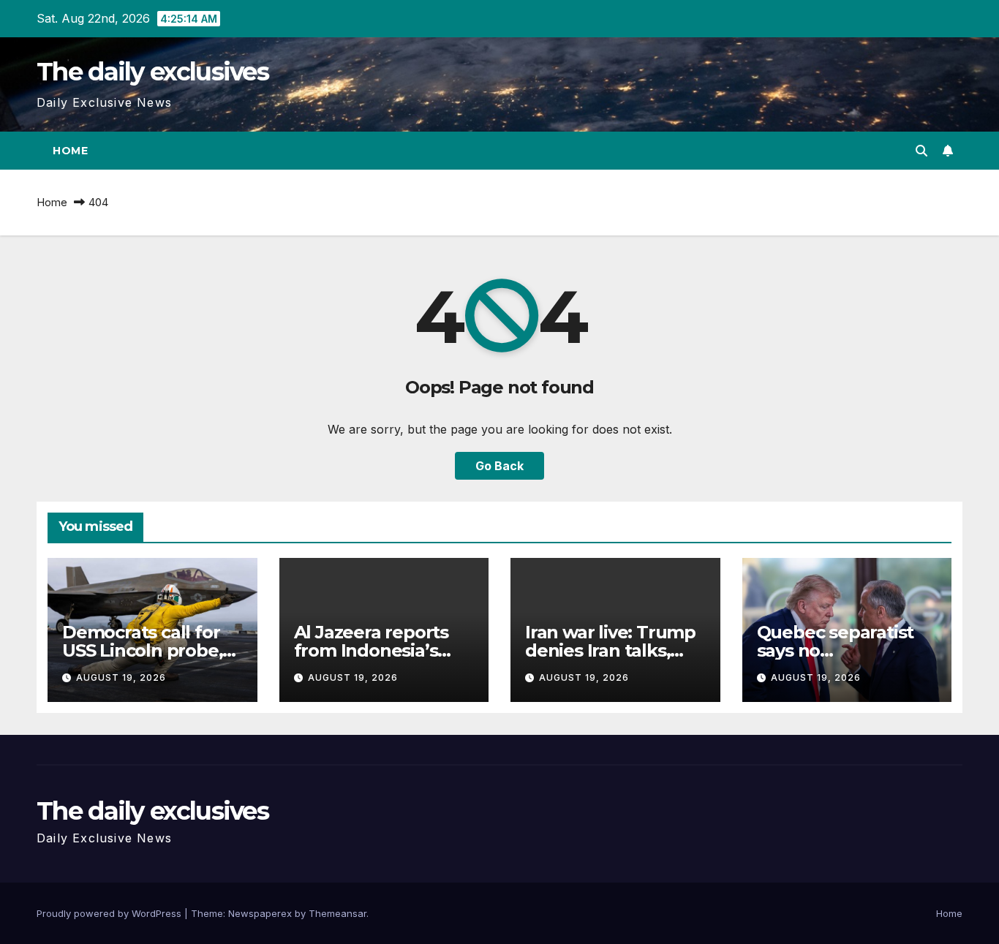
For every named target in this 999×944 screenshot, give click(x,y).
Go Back (499, 465)
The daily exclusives (152, 71)
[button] (921, 150)
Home (70, 150)
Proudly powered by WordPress (110, 913)
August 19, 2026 (121, 677)
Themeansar (337, 913)
